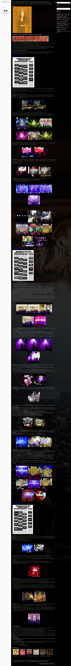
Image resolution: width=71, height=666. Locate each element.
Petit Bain (61, 27)
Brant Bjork (31, 1)
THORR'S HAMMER (29, 3)
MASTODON (58, 25)
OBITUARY (66, 25)
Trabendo (58, 31)
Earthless (14, 2)
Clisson (68, 14)
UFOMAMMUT (68, 31)
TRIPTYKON (41, 3)
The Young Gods (66, 30)
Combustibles (59, 15)
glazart (58, 19)
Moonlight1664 (20, 1)
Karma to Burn (39, 2)
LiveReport (63, 23)
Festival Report (22, 2)
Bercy (60, 14)
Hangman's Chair (64, 19)
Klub (61, 21)
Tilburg (34, 3)
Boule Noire (65, 14)
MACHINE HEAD (63, 24)
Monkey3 (43, 2)
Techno (62, 30)
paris (58, 27)
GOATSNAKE (34, 2)
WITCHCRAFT (45, 3)
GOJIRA (61, 19)
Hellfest (68, 19)
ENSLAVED (17, 2)
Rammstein (65, 27)
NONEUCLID (46, 2)
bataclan (58, 14)
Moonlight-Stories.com (5, 1)
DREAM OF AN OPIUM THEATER (45, 1)
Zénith (58, 32)
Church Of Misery (36, 1)
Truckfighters (64, 31)
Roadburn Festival (15, 3)
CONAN (62, 15)
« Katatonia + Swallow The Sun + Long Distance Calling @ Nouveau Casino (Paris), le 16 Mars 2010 (30, 661)
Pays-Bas (50, 2)
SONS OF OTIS (23, 3)
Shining (20, 3)
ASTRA (28, 1)
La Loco (63, 21)
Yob (48, 3)
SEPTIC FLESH (61, 28)
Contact (4, 7)
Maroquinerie (67, 24)
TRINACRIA (37, 3)
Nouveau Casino (62, 25)
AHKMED (25, 1)
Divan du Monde (59, 17)
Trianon (62, 31)
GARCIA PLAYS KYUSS (28, 2)
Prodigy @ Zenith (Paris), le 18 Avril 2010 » (47, 663)
